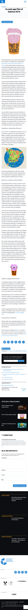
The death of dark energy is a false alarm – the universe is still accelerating (19, 540)
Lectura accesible (7, 22)
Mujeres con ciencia (7, 516)
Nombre (4, 470)
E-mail (3, 475)
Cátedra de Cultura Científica (12, 602)
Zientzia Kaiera (5, 495)
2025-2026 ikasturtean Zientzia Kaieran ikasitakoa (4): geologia (19, 499)
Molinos (17, 330)
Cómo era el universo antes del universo (11, 372)
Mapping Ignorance (7, 536)
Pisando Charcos (14, 335)
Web (2, 479)
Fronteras (4, 6)
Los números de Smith (8, 377)
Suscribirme (21, 360)
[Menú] (25, 1)
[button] (4, 342)
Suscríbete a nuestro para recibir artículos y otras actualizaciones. (13, 357)
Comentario (4, 457)
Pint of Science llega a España (9, 414)
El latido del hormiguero (8, 379)
